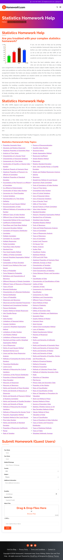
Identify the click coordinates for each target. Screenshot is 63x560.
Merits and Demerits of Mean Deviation (16, 388)
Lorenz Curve (7, 367)
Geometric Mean (38, 316)
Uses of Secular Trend (40, 201)
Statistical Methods (39, 255)
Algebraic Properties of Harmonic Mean (46, 260)
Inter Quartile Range (10, 313)
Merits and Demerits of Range (13, 404)
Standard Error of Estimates (42, 217)
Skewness (36, 177)
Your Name (7, 450)
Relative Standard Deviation (42, 164)
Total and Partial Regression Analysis (45, 228)
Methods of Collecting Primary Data (44, 369)
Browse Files (31, 514)
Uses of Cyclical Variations (41, 193)
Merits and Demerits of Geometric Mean (46, 345)
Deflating (6, 201)
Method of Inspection (40, 367)
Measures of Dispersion (11, 383)
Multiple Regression (9, 241)
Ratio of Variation (8, 433)
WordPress (33, 556)
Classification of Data (40, 279)
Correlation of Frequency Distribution (15, 231)
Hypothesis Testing (39, 252)
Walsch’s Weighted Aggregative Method (46, 215)
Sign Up (59, 1)
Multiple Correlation (9, 236)
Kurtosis (5, 316)
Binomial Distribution (10, 289)
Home (4, 22)
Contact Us (51, 549)
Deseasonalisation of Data (12, 207)
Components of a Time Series (13, 161)
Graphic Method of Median (41, 319)
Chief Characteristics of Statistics (43, 271)
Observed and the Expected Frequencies (16, 303)
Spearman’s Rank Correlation (42, 183)
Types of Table (38, 431)
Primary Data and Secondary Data (44, 383)
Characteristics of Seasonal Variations (15, 159)
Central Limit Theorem (40, 241)
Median (35, 337)
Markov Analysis (38, 247)
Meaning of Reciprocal (40, 335)
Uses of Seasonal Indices (41, 196)
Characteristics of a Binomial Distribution (16, 292)
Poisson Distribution (9, 308)
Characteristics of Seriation (41, 265)
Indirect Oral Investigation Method (44, 327)
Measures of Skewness (10, 385)
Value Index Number (39, 209)
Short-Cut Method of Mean (42, 399)
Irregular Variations (9, 324)
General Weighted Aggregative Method (16, 257)
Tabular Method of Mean (41, 412)
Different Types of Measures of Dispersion (17, 284)
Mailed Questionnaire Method (42, 332)
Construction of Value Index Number (15, 191)
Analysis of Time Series (11, 153)
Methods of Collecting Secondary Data (45, 372)
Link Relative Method (10, 335)
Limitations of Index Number (12, 332)
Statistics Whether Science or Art (44, 407)
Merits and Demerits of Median (43, 351)
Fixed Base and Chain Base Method (15, 225)
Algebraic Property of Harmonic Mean (15, 169)
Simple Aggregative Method (42, 153)
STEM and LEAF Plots (40, 257)
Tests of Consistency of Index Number (45, 185)
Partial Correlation (9, 244)
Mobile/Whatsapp (9, 462)
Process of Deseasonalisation (42, 145)
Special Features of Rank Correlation (45, 207)
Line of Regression (9, 345)
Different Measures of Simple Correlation (16, 281)
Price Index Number (9, 420)
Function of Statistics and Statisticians (45, 313)
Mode (35, 375)
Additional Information (10, 480)
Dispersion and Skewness (11, 300)
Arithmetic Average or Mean (42, 263)
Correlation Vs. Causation (11, 239)
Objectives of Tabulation (41, 377)
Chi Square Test (38, 244)
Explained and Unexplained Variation (15, 305)
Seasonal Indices (38, 151)
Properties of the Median (41, 385)
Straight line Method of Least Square (45, 180)
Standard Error (8, 249)
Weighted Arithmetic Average (43, 433)
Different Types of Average (42, 300)
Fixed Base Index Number (11, 247)
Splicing (35, 175)
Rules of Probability (9, 271)
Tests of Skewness (39, 225)
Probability (6, 260)
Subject (6, 474)
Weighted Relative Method (42, 223)
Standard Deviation (39, 212)
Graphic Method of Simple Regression (15, 311)
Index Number (7, 319)
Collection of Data (39, 287)
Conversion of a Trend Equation (13, 193)
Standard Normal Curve (11, 351)
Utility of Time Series (40, 204)
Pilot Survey (37, 380)
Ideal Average (37, 324)
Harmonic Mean (38, 321)
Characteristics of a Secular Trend (14, 156)
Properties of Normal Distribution (14, 377)
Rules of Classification (40, 388)
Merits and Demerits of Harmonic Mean (46, 348)
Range (5, 431)
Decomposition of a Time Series (13, 199)
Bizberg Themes (53, 556)
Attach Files (7, 503)
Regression (36, 161)
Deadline (6, 491)
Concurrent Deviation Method (12, 228)
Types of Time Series (40, 188)
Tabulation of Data (39, 415)
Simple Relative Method (41, 159)
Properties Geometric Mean (12, 145)
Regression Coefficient (40, 156)
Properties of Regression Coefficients (15, 428)
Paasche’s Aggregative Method (13, 415)
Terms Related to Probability (12, 273)
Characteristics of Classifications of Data (46, 281)
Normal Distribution (9, 295)
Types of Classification (40, 417)
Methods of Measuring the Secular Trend (16, 412)
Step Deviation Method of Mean (43, 409)
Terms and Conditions (38, 549)
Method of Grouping (39, 364)
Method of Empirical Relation (42, 361)
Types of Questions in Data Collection (45, 420)
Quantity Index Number (40, 148)
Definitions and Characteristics (43, 297)
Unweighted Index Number (42, 191)
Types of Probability (9, 297)
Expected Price (8, 497)
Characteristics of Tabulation (42, 268)
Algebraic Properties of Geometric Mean (16, 151)
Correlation (6, 233)
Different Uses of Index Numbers (14, 217)
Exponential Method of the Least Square (16, 220)
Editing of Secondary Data (41, 311)
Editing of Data (38, 308)
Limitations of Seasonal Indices (13, 321)
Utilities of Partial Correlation (12, 255)
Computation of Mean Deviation (13, 263)
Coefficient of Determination (12, 223)
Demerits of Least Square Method (14, 204)
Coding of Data (38, 284)
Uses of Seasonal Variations (42, 199)
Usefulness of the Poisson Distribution (15, 375)
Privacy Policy (23, 549)
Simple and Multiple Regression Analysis (46, 172)
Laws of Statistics (38, 329)
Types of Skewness (39, 236)
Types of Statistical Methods (42, 428)
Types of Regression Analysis (42, 233)
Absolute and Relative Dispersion (14, 148)
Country (6, 468)
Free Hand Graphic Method (12, 252)
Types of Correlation (39, 231)
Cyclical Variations (9, 196)
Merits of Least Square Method (13, 348)
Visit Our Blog (11, 549)
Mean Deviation (8, 380)
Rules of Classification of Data (43, 391)
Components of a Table (40, 295)
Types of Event (8, 287)
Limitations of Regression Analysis (14, 337)
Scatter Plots (37, 249)
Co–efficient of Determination (12, 188)
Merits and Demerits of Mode (42, 353)
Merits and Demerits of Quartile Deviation (17, 401)
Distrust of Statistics (39, 305)
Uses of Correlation (39, 239)
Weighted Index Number (41, 220)
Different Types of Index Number (14, 215)
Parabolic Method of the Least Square (15, 417)
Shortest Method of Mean (41, 401)
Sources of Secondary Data (42, 404)
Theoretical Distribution (10, 364)
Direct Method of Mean (40, 303)
